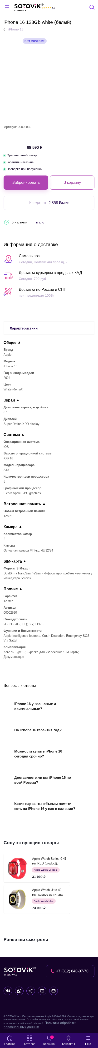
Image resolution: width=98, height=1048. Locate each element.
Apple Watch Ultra (44, 901)
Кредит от (49, 203)
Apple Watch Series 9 (46, 869)
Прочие (11, 589)
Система (12, 435)
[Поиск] (92, 8)
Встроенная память (22, 504)
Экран (9, 400)
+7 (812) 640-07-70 (72, 971)
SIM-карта (13, 561)
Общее (10, 343)
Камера (11, 527)
